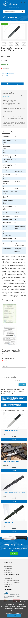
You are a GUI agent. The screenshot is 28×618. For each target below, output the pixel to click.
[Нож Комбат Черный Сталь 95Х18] (14, 31)
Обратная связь (8, 566)
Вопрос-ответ (7, 576)
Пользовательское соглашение (12, 582)
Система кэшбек (8, 584)
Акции (5, 564)
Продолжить (22, 384)
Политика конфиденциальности (12, 580)
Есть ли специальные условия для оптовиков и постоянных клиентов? (11, 405)
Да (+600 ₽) (5, 75)
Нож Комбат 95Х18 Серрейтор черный (14, 492)
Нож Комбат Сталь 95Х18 (10, 430)
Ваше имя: (5, 360)
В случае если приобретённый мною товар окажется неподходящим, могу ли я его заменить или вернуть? (13, 398)
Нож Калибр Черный (9, 522)
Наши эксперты (8, 572)
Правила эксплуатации (17, 132)
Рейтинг (4, 381)
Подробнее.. (6, 96)
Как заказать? (7, 570)
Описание (6, 131)
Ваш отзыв (5, 366)
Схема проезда (8, 568)
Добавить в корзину (12, 84)
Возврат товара (8, 578)
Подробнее (14, 553)
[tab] (14, 398)
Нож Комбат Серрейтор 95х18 (11, 461)
